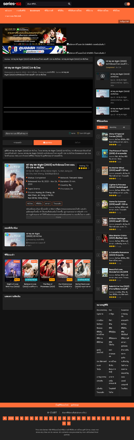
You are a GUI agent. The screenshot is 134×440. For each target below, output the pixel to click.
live (110, 310)
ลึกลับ (111, 365)
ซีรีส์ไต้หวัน (111, 343)
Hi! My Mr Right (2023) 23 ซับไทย (34, 234)
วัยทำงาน (124, 365)
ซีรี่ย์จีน (39, 203)
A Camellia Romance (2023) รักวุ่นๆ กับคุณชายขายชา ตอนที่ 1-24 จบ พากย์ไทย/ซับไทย (119, 256)
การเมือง (118, 292)
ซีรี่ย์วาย (100, 338)
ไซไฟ (111, 392)
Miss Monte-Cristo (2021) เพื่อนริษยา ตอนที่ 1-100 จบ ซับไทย (119, 238)
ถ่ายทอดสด (112, 355)
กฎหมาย (100, 314)
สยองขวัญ (125, 373)
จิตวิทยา (100, 324)
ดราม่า (47, 203)
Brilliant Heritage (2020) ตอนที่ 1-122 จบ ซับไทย (118, 221)
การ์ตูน (111, 314)
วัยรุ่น (119, 159)
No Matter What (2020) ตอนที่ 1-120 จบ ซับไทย (118, 170)
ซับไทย (30, 203)
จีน (70, 185)
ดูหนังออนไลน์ (100, 351)
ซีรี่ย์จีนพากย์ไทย (100, 333)
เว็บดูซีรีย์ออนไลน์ (61, 405)
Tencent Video (76, 177)
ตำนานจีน (125, 350)
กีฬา (116, 156)
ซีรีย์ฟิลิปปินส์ (124, 333)
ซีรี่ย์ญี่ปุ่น (112, 332)
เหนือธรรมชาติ (112, 382)
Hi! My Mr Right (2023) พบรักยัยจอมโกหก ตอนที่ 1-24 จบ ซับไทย (37, 73)
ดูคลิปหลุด (75, 405)
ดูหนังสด (124, 346)
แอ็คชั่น (99, 389)
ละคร (117, 210)
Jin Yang (41, 195)
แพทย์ (123, 381)
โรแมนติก (57, 203)
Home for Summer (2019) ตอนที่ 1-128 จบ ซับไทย (118, 204)
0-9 (11, 418)
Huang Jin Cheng (43, 192)
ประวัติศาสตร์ (123, 294)
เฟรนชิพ (100, 381)
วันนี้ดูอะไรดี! (124, 21)
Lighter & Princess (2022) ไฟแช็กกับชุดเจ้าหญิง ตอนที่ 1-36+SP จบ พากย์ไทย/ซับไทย (119, 189)
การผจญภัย (124, 315)
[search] (69, 4)
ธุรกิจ (126, 193)
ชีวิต (123, 292)
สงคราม (124, 369)
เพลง (123, 377)
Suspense (125, 310)
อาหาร (111, 377)
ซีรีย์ (110, 328)
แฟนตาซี (124, 385)
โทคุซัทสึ (112, 389)
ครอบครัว (118, 173)
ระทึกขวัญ (118, 244)
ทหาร (126, 142)
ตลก (117, 227)
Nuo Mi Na (32, 198)
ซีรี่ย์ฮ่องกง (113, 338)
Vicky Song (43, 198)
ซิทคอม (99, 328)
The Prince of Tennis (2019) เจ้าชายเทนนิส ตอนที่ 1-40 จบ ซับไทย (118, 153)
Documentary (102, 310)
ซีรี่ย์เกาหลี (124, 207)
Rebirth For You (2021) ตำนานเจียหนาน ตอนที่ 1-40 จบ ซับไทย (119, 289)
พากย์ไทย (112, 361)
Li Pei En (49, 195)
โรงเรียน (124, 389)
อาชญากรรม (101, 377)
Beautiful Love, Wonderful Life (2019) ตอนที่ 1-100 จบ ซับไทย (119, 272)
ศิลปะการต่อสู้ (112, 370)
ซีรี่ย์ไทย (100, 342)
